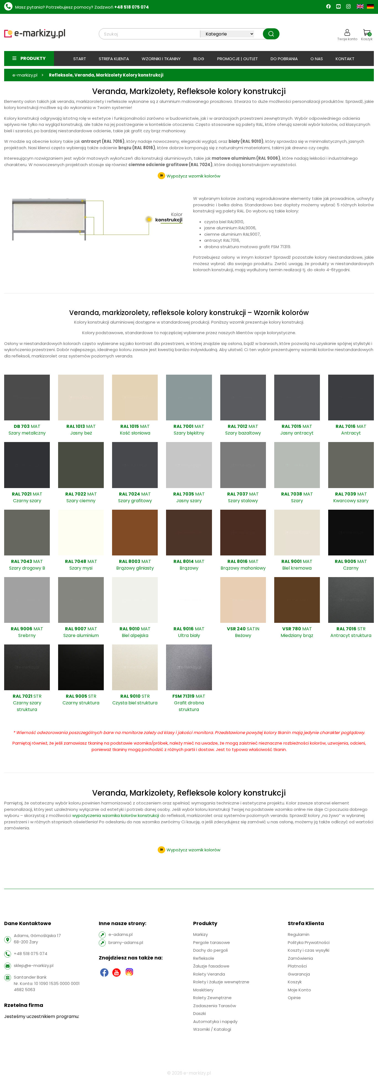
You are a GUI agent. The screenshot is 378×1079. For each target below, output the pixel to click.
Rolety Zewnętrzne (212, 998)
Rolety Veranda (209, 974)
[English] (361, 6)
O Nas (316, 59)
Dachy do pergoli (210, 950)
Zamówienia (300, 958)
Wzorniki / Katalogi (212, 1029)
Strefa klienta (114, 59)
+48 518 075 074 (131, 7)
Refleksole (203, 958)
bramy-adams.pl (125, 942)
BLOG (198, 59)
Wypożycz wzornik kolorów (193, 176)
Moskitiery (203, 989)
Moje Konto (299, 989)
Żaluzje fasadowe (211, 966)
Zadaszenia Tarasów (214, 1005)
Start (79, 59)
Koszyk (366, 36)
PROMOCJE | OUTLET (237, 59)
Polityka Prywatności (309, 942)
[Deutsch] (370, 6)
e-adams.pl (120, 934)
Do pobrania (284, 59)
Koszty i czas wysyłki (308, 950)
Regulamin (298, 934)
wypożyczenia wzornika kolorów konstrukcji (115, 815)
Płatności (297, 966)
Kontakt (345, 59)
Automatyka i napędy (215, 1021)
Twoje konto (347, 39)
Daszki (199, 1013)
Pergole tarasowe (211, 942)
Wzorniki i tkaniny (161, 59)
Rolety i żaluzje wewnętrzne (221, 982)
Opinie (294, 998)
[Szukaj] (271, 33)
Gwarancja (299, 974)
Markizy (200, 934)
